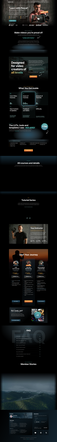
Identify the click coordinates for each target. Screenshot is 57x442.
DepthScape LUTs (22, 143)
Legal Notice (35, 437)
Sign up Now (28, 150)
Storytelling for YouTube (23, 425)
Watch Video (44, 12)
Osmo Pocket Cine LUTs (43, 143)
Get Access (16, 301)
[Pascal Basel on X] (46, 432)
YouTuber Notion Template (14, 143)
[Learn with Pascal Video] (38, 19)
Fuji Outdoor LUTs (42, 144)
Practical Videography (13, 423)
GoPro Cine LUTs (12, 144)
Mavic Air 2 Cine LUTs (23, 144)
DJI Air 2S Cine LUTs (33, 144)
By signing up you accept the (43, 422)
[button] (28, 336)
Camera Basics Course (23, 426)
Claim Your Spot (41, 301)
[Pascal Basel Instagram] (40, 432)
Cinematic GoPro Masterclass (14, 425)
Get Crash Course (15, 320)
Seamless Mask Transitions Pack (34, 143)
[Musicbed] (45, 427)
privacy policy (43, 422)
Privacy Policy (31, 437)
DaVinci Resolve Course (23, 423)
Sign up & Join (33, 76)
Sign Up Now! (12, 20)
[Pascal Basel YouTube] (35, 432)
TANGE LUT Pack (12, 145)
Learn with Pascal (13, 426)
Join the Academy (28, 301)
